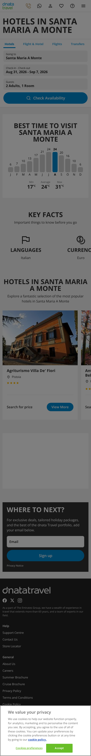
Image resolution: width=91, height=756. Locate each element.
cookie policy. (37, 739)
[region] (45, 730)
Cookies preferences (29, 748)
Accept (59, 748)
